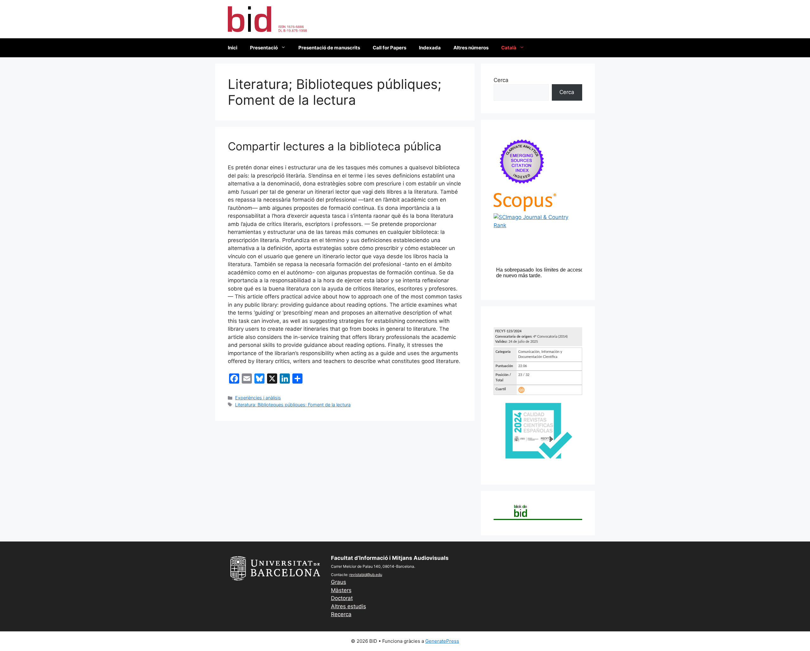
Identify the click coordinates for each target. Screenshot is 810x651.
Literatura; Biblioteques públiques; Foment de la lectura (293, 404)
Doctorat (342, 598)
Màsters (341, 590)
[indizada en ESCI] (522, 188)
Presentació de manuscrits (329, 48)
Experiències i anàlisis (258, 397)
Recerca (341, 614)
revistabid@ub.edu (365, 574)
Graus (338, 582)
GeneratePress (442, 641)
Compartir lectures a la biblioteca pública (334, 146)
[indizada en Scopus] (525, 209)
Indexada (430, 48)
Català (508, 48)
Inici (232, 48)
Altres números (471, 48)
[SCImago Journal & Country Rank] (538, 225)
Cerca (501, 80)
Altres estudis (348, 606)
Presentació (264, 48)
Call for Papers (389, 48)
